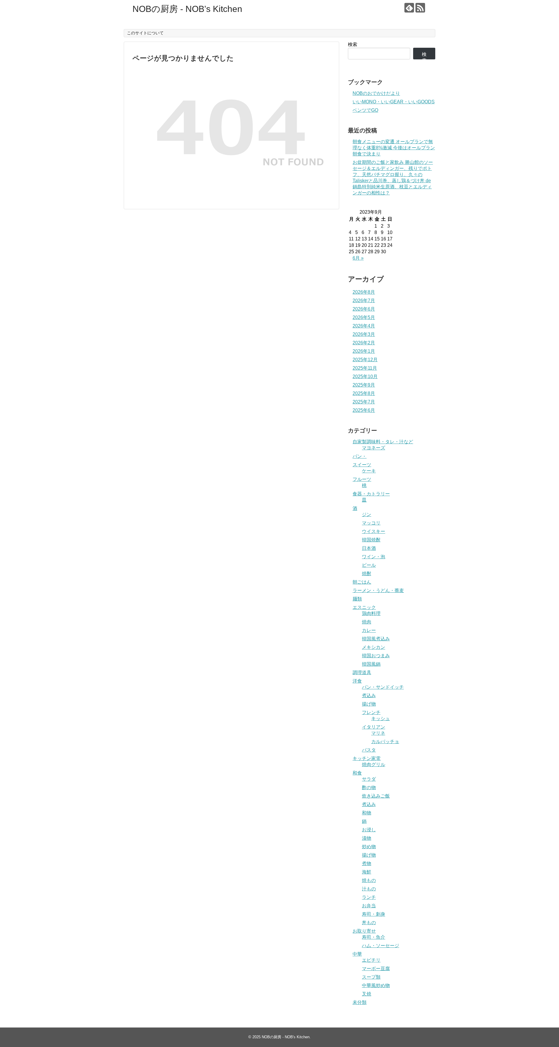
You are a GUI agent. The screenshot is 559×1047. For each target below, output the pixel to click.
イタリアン (373, 726)
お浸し (369, 829)
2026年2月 (364, 342)
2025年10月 (365, 376)
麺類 (357, 598)
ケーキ (369, 470)
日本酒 (369, 548)
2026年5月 (364, 317)
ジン (366, 514)
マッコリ (371, 522)
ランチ (369, 897)
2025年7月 (364, 401)
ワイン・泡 (373, 556)
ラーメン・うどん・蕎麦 (378, 590)
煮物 (366, 863)
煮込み (369, 695)
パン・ (360, 456)
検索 (352, 44)
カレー (369, 630)
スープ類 (371, 977)
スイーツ (362, 464)
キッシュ (380, 718)
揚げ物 (369, 703)
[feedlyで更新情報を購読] (409, 8)
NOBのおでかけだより (376, 93)
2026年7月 (364, 300)
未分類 (360, 1002)
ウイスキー (373, 531)
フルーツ (362, 479)
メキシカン (373, 647)
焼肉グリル (373, 764)
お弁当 (369, 905)
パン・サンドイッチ (383, 687)
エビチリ (371, 960)
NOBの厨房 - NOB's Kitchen (187, 9)
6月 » (358, 258)
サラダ (369, 779)
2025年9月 (364, 384)
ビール (369, 565)
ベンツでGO (365, 110)
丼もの (369, 922)
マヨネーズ (373, 447)
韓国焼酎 (371, 539)
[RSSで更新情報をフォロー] (420, 8)
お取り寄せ (364, 931)
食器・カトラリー (371, 493)
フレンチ (371, 712)
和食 (357, 772)
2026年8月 (364, 292)
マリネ (378, 733)
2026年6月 (364, 309)
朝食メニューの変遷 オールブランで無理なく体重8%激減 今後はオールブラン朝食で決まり (394, 147)
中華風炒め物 (376, 985)
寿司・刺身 (373, 914)
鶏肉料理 (371, 613)
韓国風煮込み (376, 638)
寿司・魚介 (373, 937)
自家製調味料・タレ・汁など (383, 441)
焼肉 (366, 621)
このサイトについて (145, 33)
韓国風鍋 (371, 664)
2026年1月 (364, 351)
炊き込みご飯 (376, 795)
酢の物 (369, 787)
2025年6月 (364, 410)
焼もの (369, 880)
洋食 (357, 680)
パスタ (369, 749)
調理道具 (362, 672)
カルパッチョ (385, 741)
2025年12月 (365, 359)
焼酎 (366, 573)
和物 (366, 812)
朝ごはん (362, 582)
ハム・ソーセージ (380, 945)
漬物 (366, 838)
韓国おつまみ (376, 655)
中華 (357, 954)
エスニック (364, 607)
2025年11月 (365, 368)
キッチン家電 (367, 758)
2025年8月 (364, 393)
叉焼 (366, 993)
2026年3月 (364, 334)
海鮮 (366, 871)
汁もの (369, 888)
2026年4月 (364, 325)
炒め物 (369, 846)
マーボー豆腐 (376, 968)
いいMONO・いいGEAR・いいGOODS (394, 101)
